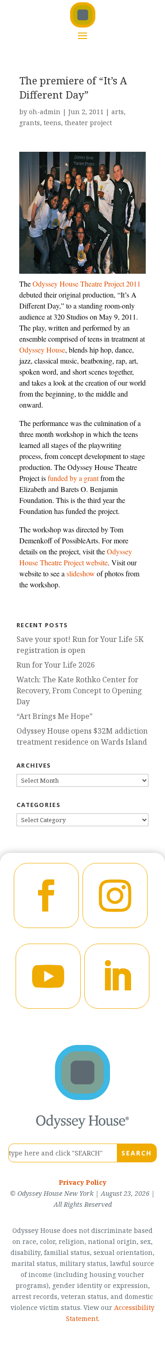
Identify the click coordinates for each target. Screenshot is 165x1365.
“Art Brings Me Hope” (54, 716)
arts (117, 111)
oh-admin (44, 111)
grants (29, 122)
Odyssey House (42, 349)
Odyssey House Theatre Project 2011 (87, 283)
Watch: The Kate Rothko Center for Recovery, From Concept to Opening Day (79, 690)
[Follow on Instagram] (115, 895)
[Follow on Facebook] (46, 895)
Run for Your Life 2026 (55, 665)
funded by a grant (73, 478)
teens (52, 122)
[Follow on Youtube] (48, 976)
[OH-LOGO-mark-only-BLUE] (82, 1097)
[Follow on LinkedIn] (116, 976)
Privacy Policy (82, 1182)
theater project (88, 122)
